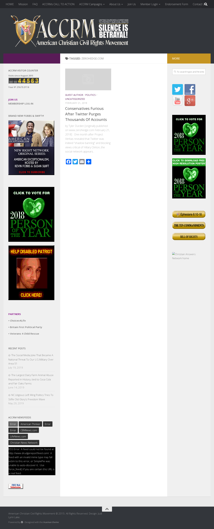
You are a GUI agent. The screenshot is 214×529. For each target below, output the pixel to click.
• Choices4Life (17, 320)
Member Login (149, 4)
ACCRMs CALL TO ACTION (58, 4)
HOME (10, 4)
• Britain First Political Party (25, 327)
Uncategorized (75, 98)
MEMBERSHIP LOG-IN (20, 103)
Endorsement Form (176, 4)
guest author (74, 94)
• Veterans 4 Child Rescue (23, 333)
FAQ (35, 4)
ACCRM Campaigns (90, 4)
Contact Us (199, 4)
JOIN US (12, 99)
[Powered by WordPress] (22, 522)
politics (90, 94)
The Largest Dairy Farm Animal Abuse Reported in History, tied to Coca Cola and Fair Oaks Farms (31, 379)
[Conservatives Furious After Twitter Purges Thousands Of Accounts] (88, 79)
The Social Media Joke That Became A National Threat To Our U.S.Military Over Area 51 (31, 359)
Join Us (132, 4)
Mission (23, 4)
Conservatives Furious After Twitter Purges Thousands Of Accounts (86, 114)
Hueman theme (51, 522)
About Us (114, 4)
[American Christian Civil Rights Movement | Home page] (71, 31)
